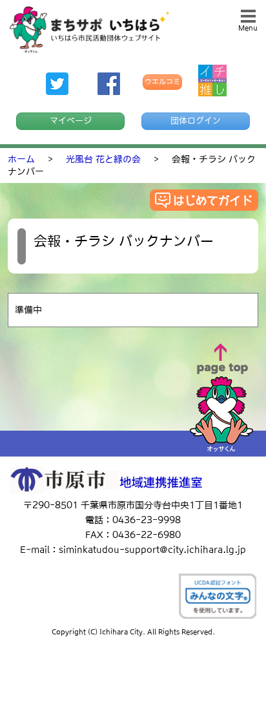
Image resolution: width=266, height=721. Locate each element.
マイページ (71, 120)
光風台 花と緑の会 (103, 159)
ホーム (21, 159)
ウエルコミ (162, 81)
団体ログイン (195, 120)
